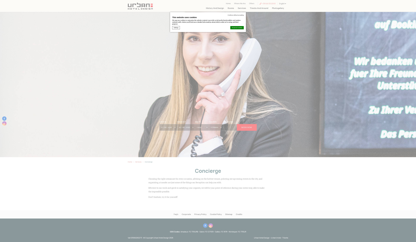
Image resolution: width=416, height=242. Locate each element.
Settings (176, 27)
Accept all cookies (237, 27)
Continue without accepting (236, 15)
